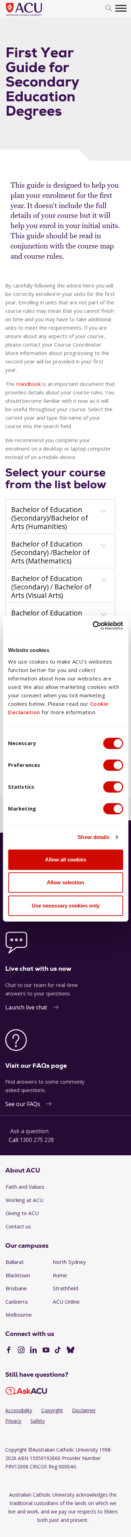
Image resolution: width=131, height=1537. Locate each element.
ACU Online (66, 1301)
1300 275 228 (37, 1140)
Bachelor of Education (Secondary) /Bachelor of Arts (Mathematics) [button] (50, 552)
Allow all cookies (65, 860)
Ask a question (29, 1131)
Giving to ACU (22, 1212)
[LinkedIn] (33, 1351)
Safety (37, 1420)
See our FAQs (22, 1104)
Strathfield (65, 1288)
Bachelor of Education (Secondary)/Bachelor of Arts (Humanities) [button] (49, 518)
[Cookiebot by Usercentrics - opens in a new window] (93, 625)
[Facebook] (8, 1351)
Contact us (18, 1226)
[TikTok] (58, 1351)
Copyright (52, 1410)
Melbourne (19, 1314)
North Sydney (69, 1261)
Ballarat (15, 1261)
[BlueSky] (70, 1351)
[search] (108, 8)
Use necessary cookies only (66, 906)
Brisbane (16, 1288)
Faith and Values (25, 1186)
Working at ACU (24, 1199)
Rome (60, 1275)
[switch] (113, 765)
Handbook (28, 383)
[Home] (34, 16)
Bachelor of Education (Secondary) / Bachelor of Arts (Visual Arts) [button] (51, 587)
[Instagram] (21, 1351)
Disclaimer (84, 1410)
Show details (93, 837)
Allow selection (65, 882)
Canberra (17, 1301)
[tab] (60, 516)
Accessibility (18, 1410)
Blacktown (18, 1275)
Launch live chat (26, 1007)
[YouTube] (46, 1351)
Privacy (13, 1420)
